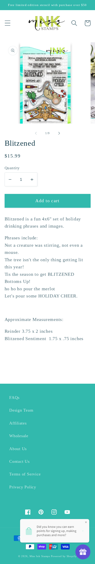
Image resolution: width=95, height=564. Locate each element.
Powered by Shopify (64, 556)
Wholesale (18, 435)
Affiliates (18, 423)
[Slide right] (59, 133)
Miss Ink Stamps (40, 556)
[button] (7, 23)
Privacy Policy (22, 487)
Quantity (12, 168)
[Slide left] (36, 133)
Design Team (21, 410)
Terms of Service (25, 474)
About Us (18, 448)
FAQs (14, 397)
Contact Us (19, 461)
